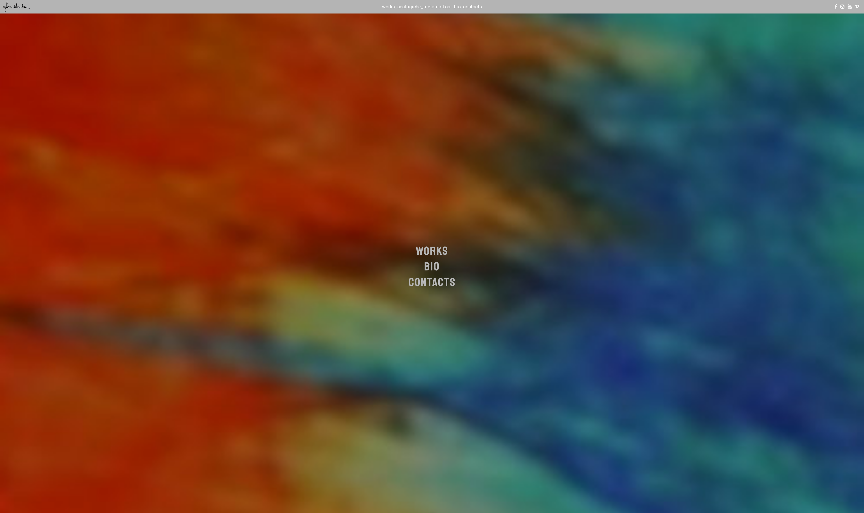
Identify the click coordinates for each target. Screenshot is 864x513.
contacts (472, 6)
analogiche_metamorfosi (424, 6)
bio (457, 6)
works (388, 6)
